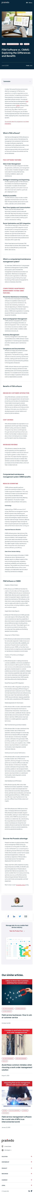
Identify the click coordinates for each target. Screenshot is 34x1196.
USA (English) (7, 1150)
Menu (30, 2)
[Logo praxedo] (17, 1141)
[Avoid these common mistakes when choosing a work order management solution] (17, 1042)
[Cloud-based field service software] (5, 3)
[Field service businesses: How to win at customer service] (17, 992)
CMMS (18, 105)
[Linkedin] (14, 916)
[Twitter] (20, 916)
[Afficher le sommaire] (17, 81)
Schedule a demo (20, 885)
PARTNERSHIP (5, 1162)
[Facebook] (8, 916)
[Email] (26, 916)
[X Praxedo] (31, 1191)
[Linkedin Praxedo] (29, 1191)
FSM (27, 101)
